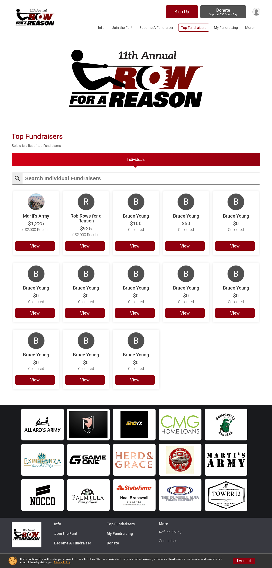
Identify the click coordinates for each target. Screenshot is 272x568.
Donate (223, 12)
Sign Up (181, 11)
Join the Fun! (122, 27)
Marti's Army (36, 216)
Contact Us (168, 541)
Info (101, 27)
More (249, 27)
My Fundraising (226, 27)
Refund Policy (170, 532)
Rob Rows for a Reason (86, 218)
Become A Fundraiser (156, 27)
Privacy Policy (62, 562)
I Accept (244, 561)
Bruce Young (136, 216)
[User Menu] (256, 12)
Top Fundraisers (193, 27)
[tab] (136, 159)
